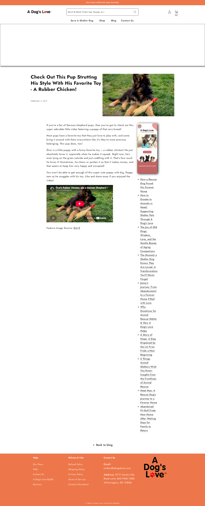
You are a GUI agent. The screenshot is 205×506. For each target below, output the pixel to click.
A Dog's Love (98, 503)
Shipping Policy (76, 469)
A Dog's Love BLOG (43, 479)
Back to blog (104, 445)
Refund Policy (75, 464)
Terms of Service (77, 479)
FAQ (35, 469)
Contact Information (78, 484)
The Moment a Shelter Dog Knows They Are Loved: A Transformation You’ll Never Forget (149, 267)
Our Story (38, 464)
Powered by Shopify (111, 503)
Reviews (37, 484)
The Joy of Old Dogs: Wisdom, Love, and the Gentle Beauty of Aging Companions (148, 239)
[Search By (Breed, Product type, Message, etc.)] (135, 12)
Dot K (77, 228)
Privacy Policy (75, 474)
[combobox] (102, 12)
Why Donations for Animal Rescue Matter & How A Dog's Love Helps (148, 319)
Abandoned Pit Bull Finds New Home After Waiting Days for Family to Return (148, 418)
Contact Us (38, 474)
